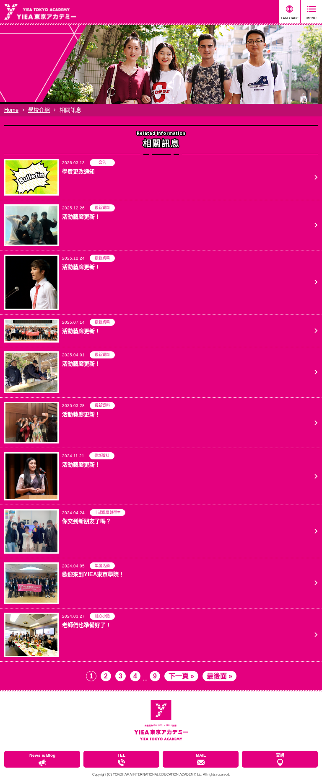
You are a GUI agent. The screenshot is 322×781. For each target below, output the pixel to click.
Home (11, 110)
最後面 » (219, 676)
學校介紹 (39, 110)
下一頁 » (181, 676)
